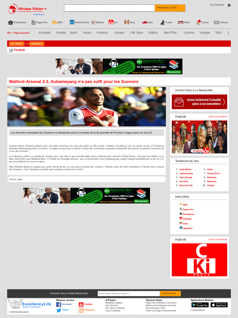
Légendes (187, 228)
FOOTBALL (36, 44)
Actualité (45, 32)
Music (87, 32)
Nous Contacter (113, 310)
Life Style (136, 32)
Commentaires (198, 310)
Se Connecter (217, 4)
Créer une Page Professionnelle (161, 310)
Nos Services (112, 305)
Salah (210, 169)
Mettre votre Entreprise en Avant (161, 305)
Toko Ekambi (185, 177)
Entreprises (186, 214)
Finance (102, 32)
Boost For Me (186, 185)
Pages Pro (186, 209)
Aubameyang (186, 173)
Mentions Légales (114, 303)
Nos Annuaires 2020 (155, 308)
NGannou (211, 177)
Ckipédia (186, 219)
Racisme (183, 181)
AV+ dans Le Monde (115, 308)
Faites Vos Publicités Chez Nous (161, 303)
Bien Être (170, 32)
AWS (184, 205)
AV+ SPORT (16, 44)
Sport (73, 32)
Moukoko (211, 181)
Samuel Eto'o (213, 173)
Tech (218, 32)
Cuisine (189, 32)
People (61, 32)
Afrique (210, 185)
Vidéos (153, 32)
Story (185, 223)
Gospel (119, 32)
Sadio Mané (185, 169)
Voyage (204, 32)
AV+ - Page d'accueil (18, 33)
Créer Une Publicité (218, 116)
